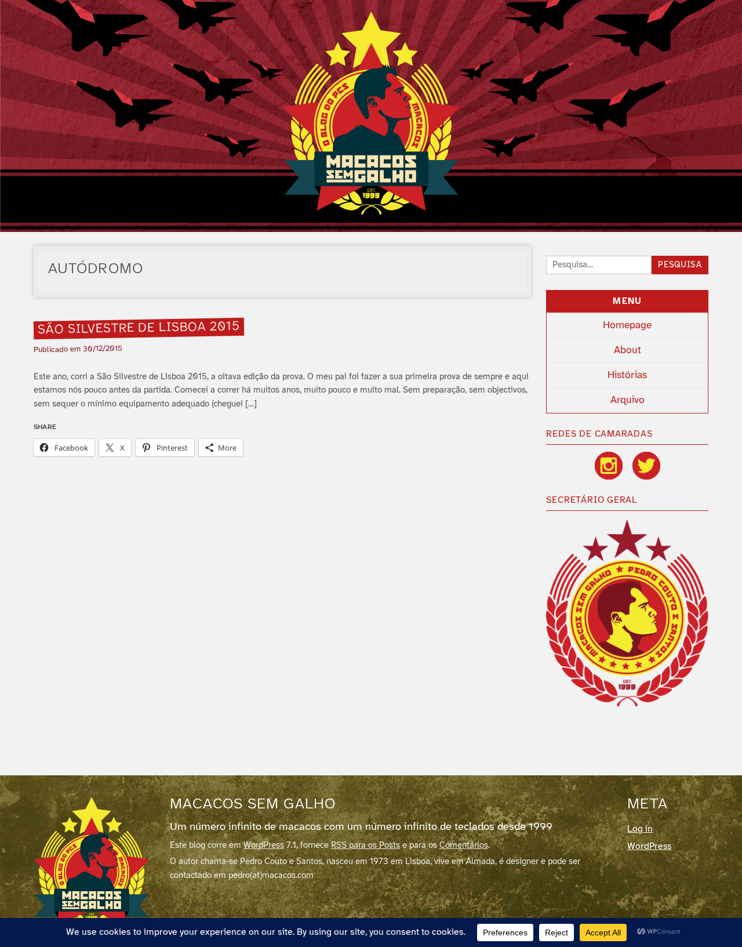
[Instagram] (609, 466)
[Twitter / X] (646, 466)
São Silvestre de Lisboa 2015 (138, 328)
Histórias (627, 375)
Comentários (463, 845)
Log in (640, 829)
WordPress (263, 845)
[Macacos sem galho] (371, 113)
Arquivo (627, 400)
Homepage (627, 325)
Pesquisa (680, 265)
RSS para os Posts (365, 845)
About (627, 350)
